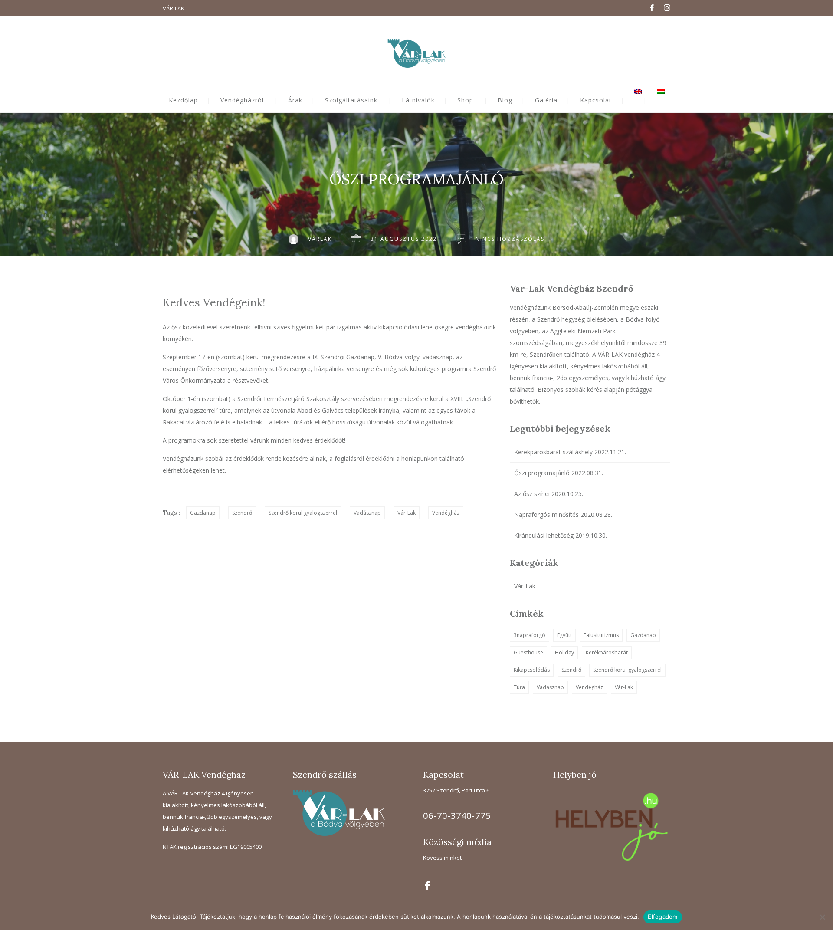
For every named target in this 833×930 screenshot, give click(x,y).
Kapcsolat (596, 100)
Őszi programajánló (542, 473)
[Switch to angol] (644, 91)
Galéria (546, 100)
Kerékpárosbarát (607, 652)
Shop (465, 100)
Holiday (564, 652)
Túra (519, 687)
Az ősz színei (532, 494)
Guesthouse (528, 652)
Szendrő (242, 512)
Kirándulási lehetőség (544, 535)
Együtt (564, 635)
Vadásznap (367, 512)
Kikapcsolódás (532, 670)
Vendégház (445, 512)
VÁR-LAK (173, 8)
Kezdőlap (183, 100)
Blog (505, 100)
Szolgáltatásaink (351, 100)
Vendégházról (242, 100)
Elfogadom (662, 916)
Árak (295, 100)
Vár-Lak (406, 512)
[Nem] (822, 917)
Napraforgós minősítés (546, 514)
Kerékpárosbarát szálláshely (553, 452)
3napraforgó (529, 635)
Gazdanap (203, 512)
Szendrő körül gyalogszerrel (303, 512)
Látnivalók (418, 100)
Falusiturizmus (601, 635)
